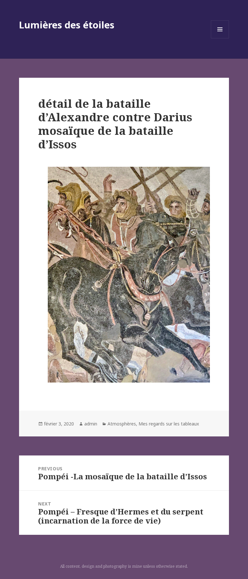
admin (90, 424)
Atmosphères (122, 424)
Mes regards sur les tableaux (169, 424)
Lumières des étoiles (66, 24)
